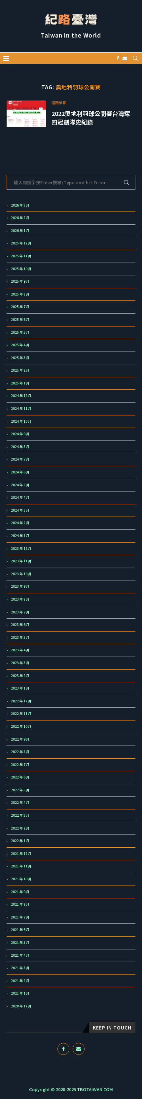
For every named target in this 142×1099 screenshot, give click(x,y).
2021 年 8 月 (20, 904)
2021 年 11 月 (21, 866)
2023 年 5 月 (20, 637)
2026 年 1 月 (20, 230)
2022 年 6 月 (20, 777)
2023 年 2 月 (20, 675)
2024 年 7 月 (20, 459)
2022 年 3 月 (20, 815)
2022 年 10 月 (21, 726)
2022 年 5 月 (20, 790)
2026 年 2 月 (20, 217)
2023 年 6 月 (20, 624)
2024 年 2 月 (20, 523)
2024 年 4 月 (20, 497)
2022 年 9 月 (20, 739)
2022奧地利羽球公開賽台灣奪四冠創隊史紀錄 (91, 117)
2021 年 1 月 (20, 993)
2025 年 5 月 (20, 332)
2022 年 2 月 (20, 828)
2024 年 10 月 (21, 421)
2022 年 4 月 (20, 802)
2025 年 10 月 (21, 269)
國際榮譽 (59, 102)
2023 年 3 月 (20, 663)
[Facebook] (118, 58)
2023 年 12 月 (21, 548)
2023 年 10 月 (21, 574)
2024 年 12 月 (21, 395)
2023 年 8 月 (20, 599)
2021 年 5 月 (20, 942)
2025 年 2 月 (20, 370)
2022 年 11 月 (21, 713)
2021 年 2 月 (20, 980)
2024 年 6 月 (20, 472)
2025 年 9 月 (20, 281)
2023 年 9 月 (20, 586)
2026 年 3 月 (20, 205)
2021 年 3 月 (20, 968)
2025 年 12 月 (21, 243)
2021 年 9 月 (20, 891)
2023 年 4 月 (20, 650)
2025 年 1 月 (20, 383)
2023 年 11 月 (21, 561)
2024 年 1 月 (20, 535)
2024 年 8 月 (20, 446)
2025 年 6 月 (20, 319)
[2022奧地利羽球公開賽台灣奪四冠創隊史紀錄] (26, 113)
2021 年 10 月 (21, 879)
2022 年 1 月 (20, 840)
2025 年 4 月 (20, 345)
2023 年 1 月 (20, 688)
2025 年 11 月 (21, 256)
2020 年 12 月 (21, 1006)
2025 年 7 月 (20, 306)
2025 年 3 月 (20, 357)
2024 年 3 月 (20, 510)
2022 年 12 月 (21, 701)
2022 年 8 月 (20, 751)
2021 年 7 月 (20, 917)
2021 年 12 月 (21, 853)
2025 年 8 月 (20, 294)
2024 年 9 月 (20, 434)
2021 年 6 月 (20, 929)
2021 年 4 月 (20, 955)
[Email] (125, 58)
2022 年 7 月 (20, 764)
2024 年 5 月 (20, 485)
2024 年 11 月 (21, 408)
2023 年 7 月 (20, 612)
